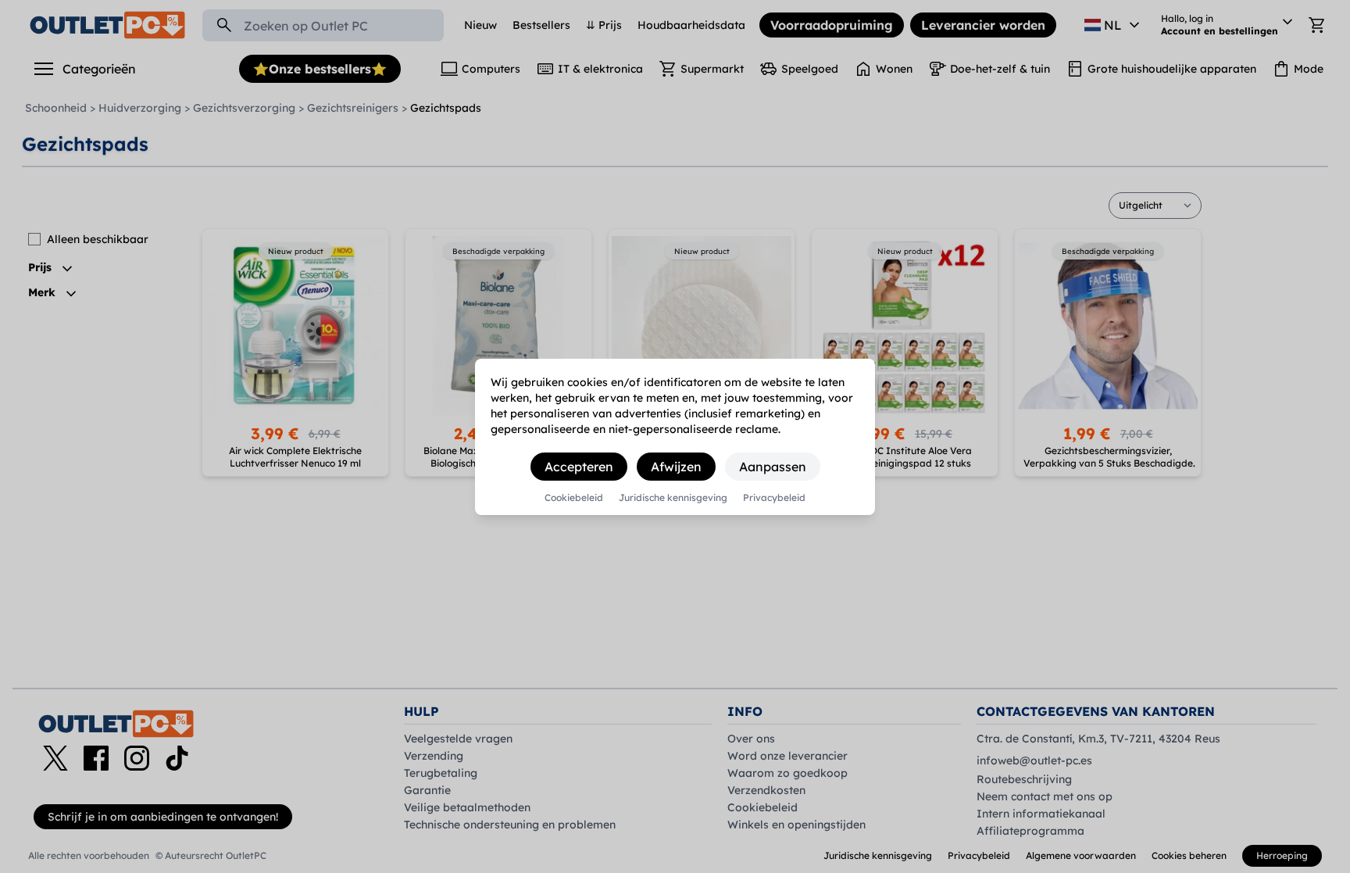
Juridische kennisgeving (673, 498)
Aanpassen (772, 466)
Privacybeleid (774, 498)
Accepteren (579, 466)
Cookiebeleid (574, 498)
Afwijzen (676, 466)
